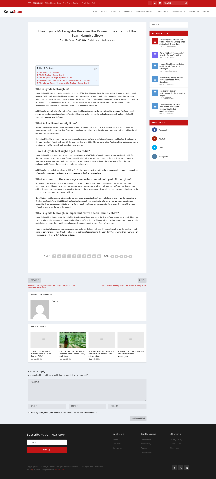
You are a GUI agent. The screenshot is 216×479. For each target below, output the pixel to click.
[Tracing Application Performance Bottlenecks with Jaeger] (155, 93)
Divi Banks (59, 470)
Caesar (71, 40)
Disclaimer (174, 448)
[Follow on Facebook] (174, 467)
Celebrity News (94, 40)
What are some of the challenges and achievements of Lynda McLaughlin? (68, 80)
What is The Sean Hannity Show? (51, 75)
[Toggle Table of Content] (94, 69)
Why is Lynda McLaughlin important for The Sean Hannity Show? (64, 83)
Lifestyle (162, 11)
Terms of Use (175, 444)
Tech (103, 11)
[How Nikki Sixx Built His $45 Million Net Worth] (131, 340)
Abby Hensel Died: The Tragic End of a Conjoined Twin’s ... (72, 3)
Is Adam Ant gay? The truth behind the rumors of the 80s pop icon (101, 353)
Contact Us (194, 11)
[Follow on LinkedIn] (186, 467)
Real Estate (146, 440)
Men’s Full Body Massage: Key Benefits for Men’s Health (172, 54)
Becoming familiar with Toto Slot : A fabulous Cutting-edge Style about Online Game (172, 42)
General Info (177, 11)
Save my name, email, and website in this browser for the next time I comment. (64, 413)
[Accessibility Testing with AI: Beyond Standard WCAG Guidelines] (155, 79)
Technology (146, 444)
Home (95, 11)
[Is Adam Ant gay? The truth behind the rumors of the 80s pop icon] (101, 340)
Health (127, 11)
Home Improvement (144, 11)
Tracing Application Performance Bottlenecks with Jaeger (172, 93)
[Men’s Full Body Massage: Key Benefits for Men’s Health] (155, 55)
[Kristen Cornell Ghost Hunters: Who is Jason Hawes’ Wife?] (43, 340)
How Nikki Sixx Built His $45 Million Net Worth (131, 352)
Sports (144, 448)
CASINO (173, 46)
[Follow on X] (180, 467)
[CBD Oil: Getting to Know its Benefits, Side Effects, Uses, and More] (73, 340)
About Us (206, 11)
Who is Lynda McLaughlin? (49, 72)
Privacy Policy (176, 440)
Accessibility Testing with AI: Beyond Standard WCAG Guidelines (171, 80)
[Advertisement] (73, 55)
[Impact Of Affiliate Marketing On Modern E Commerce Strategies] (155, 66)
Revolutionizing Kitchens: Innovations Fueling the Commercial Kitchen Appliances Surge (170, 107)
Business (114, 11)
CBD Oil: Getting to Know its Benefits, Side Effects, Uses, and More (72, 353)
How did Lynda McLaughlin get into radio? (55, 78)
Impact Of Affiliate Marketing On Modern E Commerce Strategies (172, 66)
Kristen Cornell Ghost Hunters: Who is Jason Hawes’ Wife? (40, 353)
